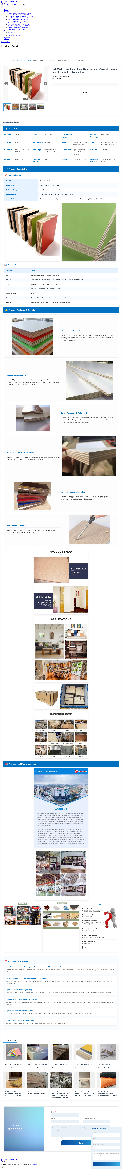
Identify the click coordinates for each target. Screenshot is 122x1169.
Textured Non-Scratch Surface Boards (18, 27)
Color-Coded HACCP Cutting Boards (18, 14)
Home (6, 10)
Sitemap (35, 1164)
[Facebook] (1, 3)
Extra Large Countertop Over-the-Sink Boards (21, 16)
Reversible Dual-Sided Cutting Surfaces (19, 23)
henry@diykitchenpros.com (10, 1)
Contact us (7, 37)
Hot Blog (10, 34)
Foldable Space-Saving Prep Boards (18, 19)
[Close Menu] (2, 7)
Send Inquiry (85, 92)
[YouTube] (4, 3)
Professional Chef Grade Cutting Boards (19, 13)
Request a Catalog (6, 42)
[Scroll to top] (2, 1167)
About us (6, 39)
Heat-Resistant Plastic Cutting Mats (18, 21)
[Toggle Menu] (24, 5)
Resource (7, 31)
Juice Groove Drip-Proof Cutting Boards (19, 18)
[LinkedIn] (2, 3)
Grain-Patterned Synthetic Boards (17, 29)
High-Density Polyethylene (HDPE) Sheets (20, 26)
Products (6, 11)
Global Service (12, 32)
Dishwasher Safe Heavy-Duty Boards (18, 24)
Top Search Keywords (14, 35)
